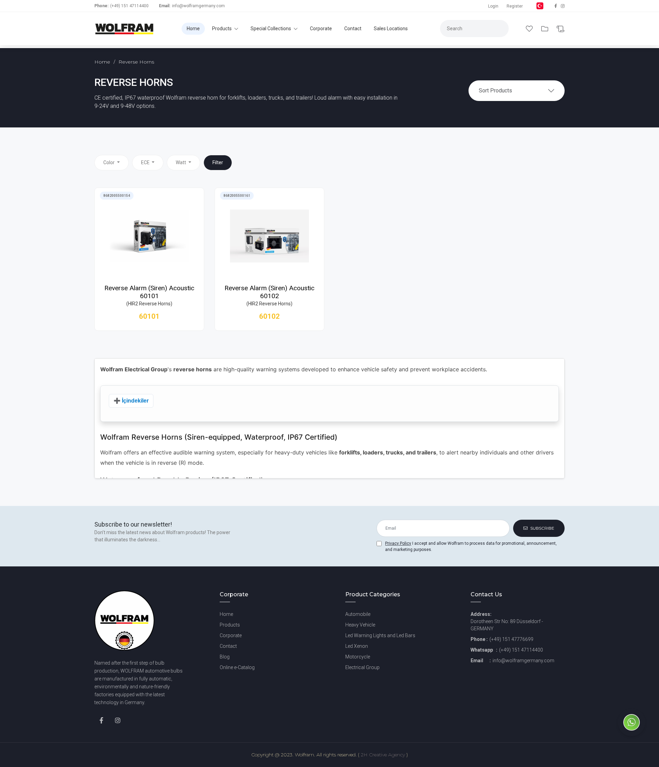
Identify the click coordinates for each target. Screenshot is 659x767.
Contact (352, 28)
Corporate (321, 28)
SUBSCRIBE (541, 528)
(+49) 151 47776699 (511, 639)
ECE (146, 162)
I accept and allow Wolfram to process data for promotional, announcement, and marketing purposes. (471, 546)
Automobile (357, 614)
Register (515, 6)
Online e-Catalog (237, 667)
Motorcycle (357, 656)
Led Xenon (356, 646)
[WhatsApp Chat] (631, 734)
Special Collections (271, 28)
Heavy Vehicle (360, 625)
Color (109, 162)
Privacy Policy (398, 543)
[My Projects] (545, 29)
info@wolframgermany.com (198, 5)
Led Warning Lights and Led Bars (380, 635)
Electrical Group (362, 667)
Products (222, 28)
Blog (225, 656)
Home (193, 28)
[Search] (427, 37)
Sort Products (495, 90)
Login (493, 6)
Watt (181, 162)
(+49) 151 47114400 (129, 5)
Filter (217, 162)
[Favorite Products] (530, 29)
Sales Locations (391, 28)
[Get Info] (561, 29)
